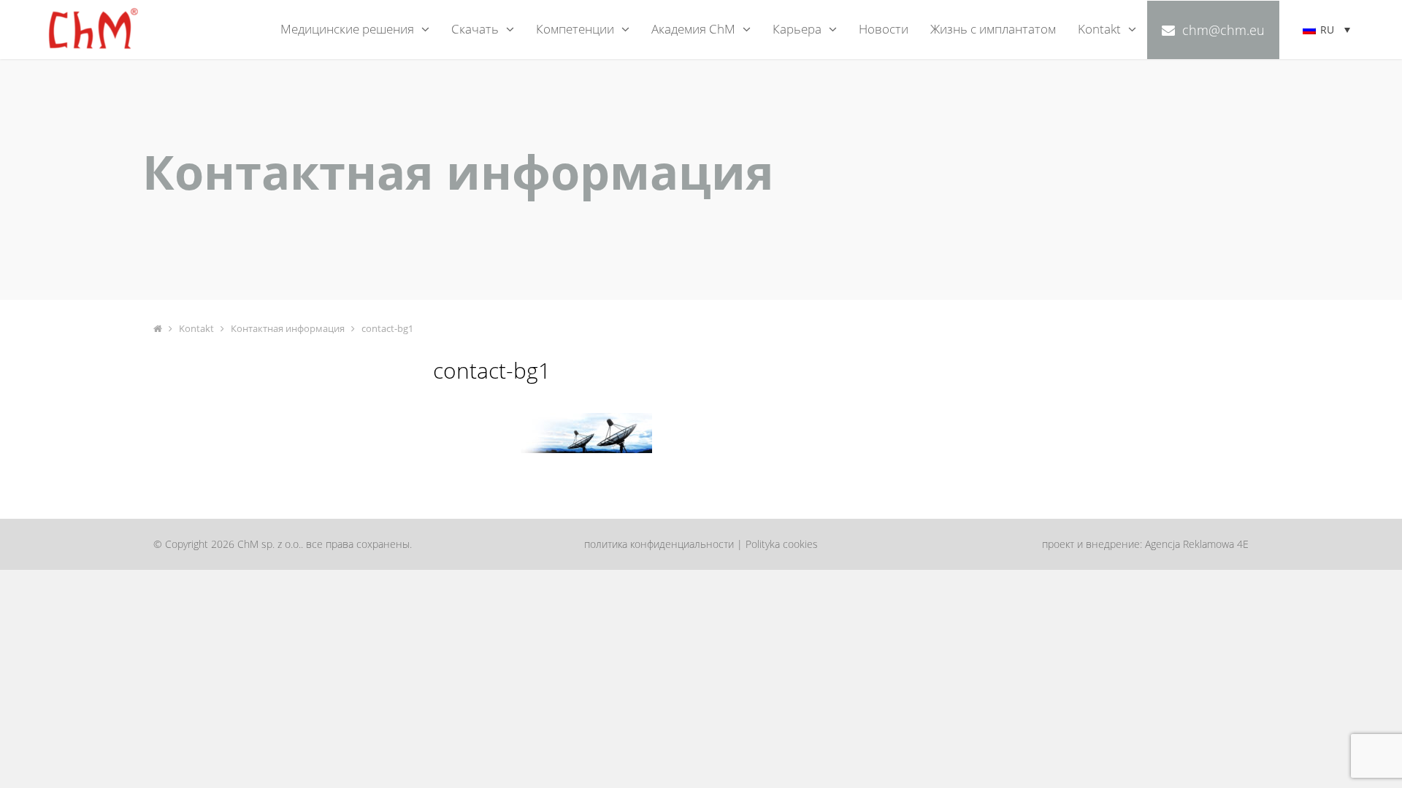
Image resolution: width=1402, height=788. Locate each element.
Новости (883, 28)
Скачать (475, 28)
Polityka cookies (782, 544)
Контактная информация (288, 328)
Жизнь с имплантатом (993, 28)
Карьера (797, 28)
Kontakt (1099, 28)
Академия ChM (693, 28)
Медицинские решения (347, 28)
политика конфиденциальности (659, 544)
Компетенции (575, 28)
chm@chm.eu (1223, 30)
